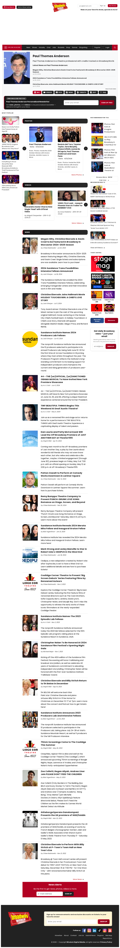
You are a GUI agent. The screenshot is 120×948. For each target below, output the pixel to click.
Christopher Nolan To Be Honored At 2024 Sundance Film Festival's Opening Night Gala (64, 645)
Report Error (107, 938)
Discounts (111, 320)
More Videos (77, 223)
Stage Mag (83, 47)
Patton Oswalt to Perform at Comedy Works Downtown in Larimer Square (61, 474)
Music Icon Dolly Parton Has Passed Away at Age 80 (10, 125)
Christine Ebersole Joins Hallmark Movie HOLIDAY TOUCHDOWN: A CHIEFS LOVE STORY (68, 84)
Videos (49, 92)
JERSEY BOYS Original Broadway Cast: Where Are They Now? (10, 142)
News (28, 47)
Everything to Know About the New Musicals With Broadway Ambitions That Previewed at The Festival (10, 162)
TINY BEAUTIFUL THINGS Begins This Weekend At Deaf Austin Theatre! (60, 407)
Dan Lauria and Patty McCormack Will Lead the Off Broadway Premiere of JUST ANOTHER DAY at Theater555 (63, 434)
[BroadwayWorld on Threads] (105, 930)
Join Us (81, 935)
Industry (42, 47)
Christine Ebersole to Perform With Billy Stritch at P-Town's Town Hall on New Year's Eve (62, 847)
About (66, 935)
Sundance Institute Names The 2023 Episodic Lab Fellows (61, 618)
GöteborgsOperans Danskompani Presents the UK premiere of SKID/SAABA (63, 814)
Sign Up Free (106, 103)
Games (74, 47)
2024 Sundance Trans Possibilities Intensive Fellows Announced (60, 78)
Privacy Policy (106, 942)
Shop (68, 47)
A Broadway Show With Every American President (9, 183)
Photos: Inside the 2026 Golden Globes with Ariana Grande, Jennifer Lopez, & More (40, 154)
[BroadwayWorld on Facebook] (84, 930)
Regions (100, 935)
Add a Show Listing (24, 7)
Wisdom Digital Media (76, 942)
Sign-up (102, 6)
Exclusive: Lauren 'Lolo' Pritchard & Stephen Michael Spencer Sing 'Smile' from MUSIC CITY (103, 225)
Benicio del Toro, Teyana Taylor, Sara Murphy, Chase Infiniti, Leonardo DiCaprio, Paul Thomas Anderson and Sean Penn (69, 151)
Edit (94, 92)
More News (77, 879)
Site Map (108, 935)
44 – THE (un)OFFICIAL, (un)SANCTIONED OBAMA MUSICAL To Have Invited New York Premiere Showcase (64, 379)
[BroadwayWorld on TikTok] (100, 930)
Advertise (58, 935)
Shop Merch (10, 7)
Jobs (54, 47)
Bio (38, 92)
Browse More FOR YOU (104, 178)
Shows (34, 47)
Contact (73, 935)
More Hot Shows (97, 320)
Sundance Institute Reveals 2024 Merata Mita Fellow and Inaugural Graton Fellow (63, 527)
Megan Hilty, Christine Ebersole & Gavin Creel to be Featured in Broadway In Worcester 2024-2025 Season (74, 71)
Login (107, 47)
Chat (48, 47)
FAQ (104, 92)
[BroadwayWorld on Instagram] (89, 930)
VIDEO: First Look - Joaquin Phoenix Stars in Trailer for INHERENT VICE (70, 205)
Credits (83, 92)
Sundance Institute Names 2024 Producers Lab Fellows (58, 334)
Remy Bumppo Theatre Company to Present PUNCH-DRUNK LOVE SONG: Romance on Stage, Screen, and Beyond (63, 499)
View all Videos (96, 248)
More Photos (77, 175)
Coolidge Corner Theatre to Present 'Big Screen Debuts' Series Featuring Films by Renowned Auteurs (63, 578)
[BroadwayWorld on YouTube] (110, 930)
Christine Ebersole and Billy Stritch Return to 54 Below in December (64, 682)
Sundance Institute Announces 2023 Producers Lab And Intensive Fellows (61, 714)
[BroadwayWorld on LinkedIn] (94, 930)
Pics (60, 92)
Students (61, 47)
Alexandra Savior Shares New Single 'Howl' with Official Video (38, 209)
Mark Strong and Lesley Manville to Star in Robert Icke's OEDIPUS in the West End (64, 550)
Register (97, 47)
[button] (115, 47)
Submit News (91, 935)
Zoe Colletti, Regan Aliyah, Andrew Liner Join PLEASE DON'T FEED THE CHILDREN (63, 773)
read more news (110, 89)
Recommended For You (99, 118)
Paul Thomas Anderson (40, 145)
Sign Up (68, 894)
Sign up (110, 346)
